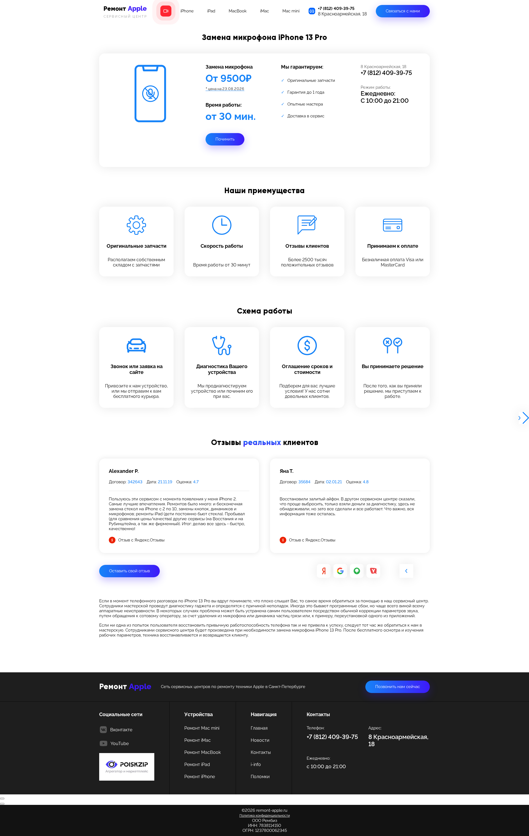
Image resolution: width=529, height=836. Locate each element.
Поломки (260, 776)
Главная (259, 728)
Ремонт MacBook (202, 752)
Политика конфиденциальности (264, 816)
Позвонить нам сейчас (397, 686)
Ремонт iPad (197, 764)
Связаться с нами (403, 11)
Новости (260, 740)
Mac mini (290, 11)
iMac (264, 11)
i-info (256, 764)
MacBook (238, 11)
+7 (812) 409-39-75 (336, 8)
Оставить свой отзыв (129, 570)
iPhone (187, 11)
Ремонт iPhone (199, 776)
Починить (224, 139)
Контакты (261, 752)
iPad (211, 11)
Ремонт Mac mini (201, 728)
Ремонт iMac (197, 740)
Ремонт (125, 11)
